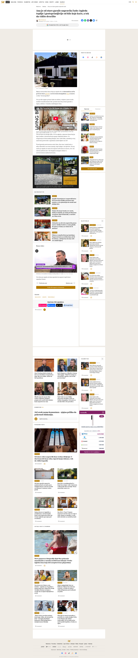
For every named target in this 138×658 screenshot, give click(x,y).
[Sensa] (81, 647)
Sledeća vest (69, 283)
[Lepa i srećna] (70, 647)
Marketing (59, 649)
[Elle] (59, 647)
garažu (47, 93)
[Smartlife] (75, 647)
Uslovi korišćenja (83, 649)
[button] (75, 20)
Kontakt (64, 649)
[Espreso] (54, 647)
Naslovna (38, 6)
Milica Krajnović (42, 19)
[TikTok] (92, 57)
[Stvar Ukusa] (94, 647)
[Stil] (2, 2)
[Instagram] (88, 57)
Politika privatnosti (74, 649)
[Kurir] (42, 647)
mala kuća (38, 297)
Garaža (44, 297)
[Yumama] (88, 647)
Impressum (53, 649)
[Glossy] (64, 647)
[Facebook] (83, 57)
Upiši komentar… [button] (43, 419)
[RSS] (97, 57)
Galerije (44, 6)
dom (68, 93)
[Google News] (101, 57)
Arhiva (67, 649)
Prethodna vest (43, 283)
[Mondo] (48, 647)
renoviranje (51, 297)
